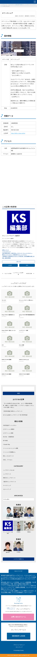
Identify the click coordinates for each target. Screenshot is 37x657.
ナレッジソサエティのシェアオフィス (19, 655)
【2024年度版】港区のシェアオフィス (12, 411)
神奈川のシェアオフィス (9, 477)
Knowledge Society (19, 650)
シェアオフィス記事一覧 (18, 273)
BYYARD (5, 440)
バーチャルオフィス (6, 251)
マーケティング (7, 485)
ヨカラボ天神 (8, 273)
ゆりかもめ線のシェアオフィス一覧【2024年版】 (15, 415)
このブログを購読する (18, 559)
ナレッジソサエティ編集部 (8, 532)
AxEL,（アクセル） (8, 459)
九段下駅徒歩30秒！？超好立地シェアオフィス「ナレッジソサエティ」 (17, 253)
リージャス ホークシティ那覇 (10, 448)
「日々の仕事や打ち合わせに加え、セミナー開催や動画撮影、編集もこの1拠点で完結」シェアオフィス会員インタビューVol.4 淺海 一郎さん (18, 405)
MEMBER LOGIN (18, 636)
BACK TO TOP (18, 571)
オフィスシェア (7, 6)
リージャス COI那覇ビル (9, 452)
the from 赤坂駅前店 (8, 436)
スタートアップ (7, 489)
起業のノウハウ (5, 249)
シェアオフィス (7, 474)
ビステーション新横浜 (8, 429)
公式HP (10, 265)
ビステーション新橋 (8, 433)
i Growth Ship (6, 444)
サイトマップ (19, 647)
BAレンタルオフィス (8, 456)
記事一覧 (18, 261)
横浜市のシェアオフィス (10, 481)
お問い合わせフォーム (18, 617)
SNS (27, 265)
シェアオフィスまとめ (8, 470)
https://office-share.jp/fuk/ (18, 133)
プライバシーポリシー (19, 645)
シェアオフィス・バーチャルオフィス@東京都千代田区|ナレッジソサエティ (15, 4)
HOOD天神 (29, 273)
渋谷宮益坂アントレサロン (10, 425)
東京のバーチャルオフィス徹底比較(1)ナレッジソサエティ (14, 254)
